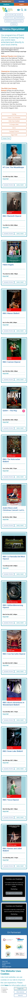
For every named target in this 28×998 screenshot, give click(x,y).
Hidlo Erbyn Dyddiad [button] (14, 121)
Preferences (5, 989)
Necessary (4, 987)
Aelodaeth (19, 14)
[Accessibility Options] (18, 10)
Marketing (4, 992)
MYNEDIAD (14, 24)
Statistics (4, 990)
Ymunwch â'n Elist (9, 17)
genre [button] (14, 128)
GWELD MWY (20, 185)
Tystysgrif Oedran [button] (14, 131)
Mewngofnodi (19, 17)
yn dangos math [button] (14, 124)
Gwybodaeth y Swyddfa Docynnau (14, 21)
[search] (22, 10)
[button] (25, 10)
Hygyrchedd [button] (14, 135)
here (6, 985)
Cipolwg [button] (14, 114)
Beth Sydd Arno (10, 14)
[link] (7, 10)
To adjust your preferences (14, 893)
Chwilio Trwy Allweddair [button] (14, 117)
